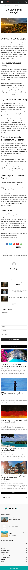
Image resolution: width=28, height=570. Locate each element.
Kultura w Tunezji (5, 543)
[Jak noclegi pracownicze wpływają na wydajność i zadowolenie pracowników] (14, 467)
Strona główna (4, 5)
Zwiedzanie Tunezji (5, 557)
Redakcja (14, 269)
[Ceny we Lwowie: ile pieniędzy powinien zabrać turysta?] (4, 519)
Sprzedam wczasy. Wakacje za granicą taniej (17, 532)
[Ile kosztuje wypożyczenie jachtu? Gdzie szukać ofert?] (14, 440)
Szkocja (2, 561)
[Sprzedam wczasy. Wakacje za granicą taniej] (4, 534)
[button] (26, 2)
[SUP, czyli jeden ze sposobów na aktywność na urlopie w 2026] (14, 384)
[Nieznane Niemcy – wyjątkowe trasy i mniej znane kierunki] (14, 411)
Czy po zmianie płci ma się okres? (20, 256)
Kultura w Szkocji (5, 552)
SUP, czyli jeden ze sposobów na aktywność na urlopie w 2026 (12, 394)
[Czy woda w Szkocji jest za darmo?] (4, 284)
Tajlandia (3, 548)
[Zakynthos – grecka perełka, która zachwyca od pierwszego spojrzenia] (14, 355)
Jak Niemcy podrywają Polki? (15, 525)
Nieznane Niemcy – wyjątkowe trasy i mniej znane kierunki (14, 421)
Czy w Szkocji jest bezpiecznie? (18, 297)
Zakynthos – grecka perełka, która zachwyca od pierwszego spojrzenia (13, 365)
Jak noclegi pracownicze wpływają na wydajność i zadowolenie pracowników (14, 477)
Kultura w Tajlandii (5, 546)
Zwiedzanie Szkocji (5, 555)
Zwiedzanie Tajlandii (6, 550)
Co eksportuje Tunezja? (6, 255)
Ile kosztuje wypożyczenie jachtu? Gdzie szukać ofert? (12, 450)
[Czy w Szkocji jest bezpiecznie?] (4, 299)
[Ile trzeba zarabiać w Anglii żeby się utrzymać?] (4, 291)
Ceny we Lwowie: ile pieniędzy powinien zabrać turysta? (16, 518)
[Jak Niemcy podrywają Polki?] (4, 526)
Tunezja (3, 559)
